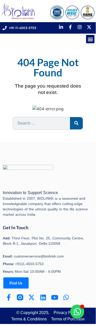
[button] (90, 39)
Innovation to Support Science (30, 193)
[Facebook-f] (8, 297)
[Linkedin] (43, 297)
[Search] (76, 123)
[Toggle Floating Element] (77, 312)
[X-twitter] (31, 297)
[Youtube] (54, 297)
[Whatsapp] (66, 297)
